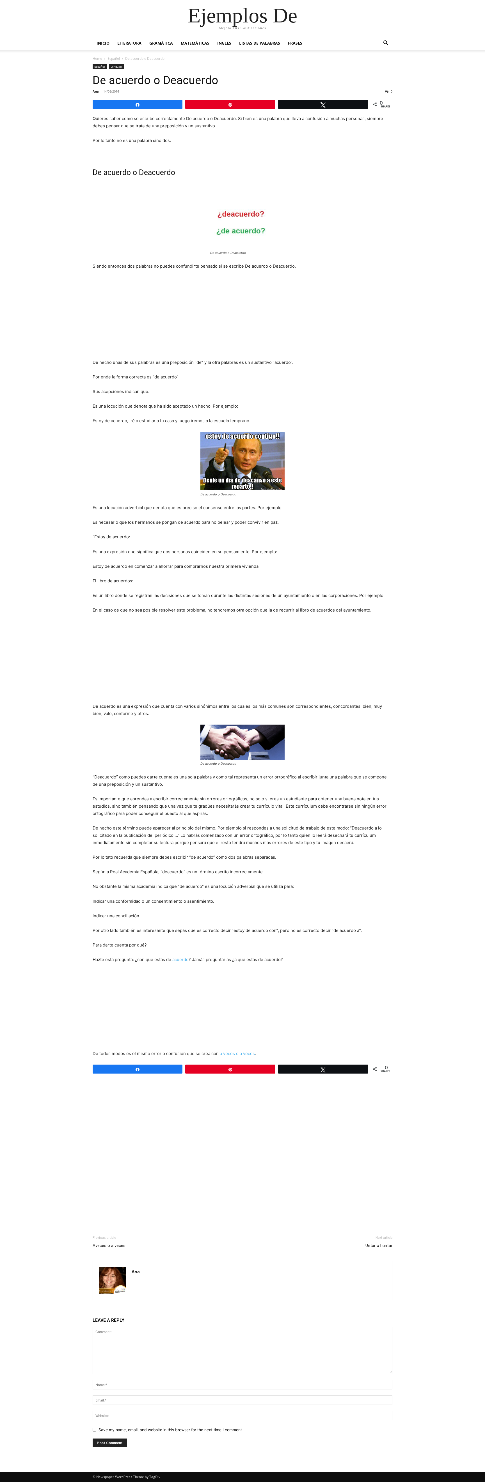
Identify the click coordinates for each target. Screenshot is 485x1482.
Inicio (103, 43)
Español (113, 58)
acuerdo (180, 959)
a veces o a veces (237, 1053)
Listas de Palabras (259, 43)
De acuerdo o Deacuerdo (155, 80)
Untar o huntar (378, 1245)
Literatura (129, 43)
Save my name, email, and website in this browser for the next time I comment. (171, 1429)
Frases (295, 43)
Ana (96, 91)
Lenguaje (117, 66)
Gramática (161, 43)
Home (97, 58)
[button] (385, 43)
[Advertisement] (242, 316)
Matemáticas (195, 43)
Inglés (224, 43)
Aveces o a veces (109, 1245)
